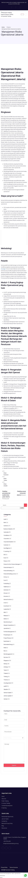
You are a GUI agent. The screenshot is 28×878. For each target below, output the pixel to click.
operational (6, 628)
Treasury (6, 679)
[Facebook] (10, 7)
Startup (5, 663)
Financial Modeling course (10, 574)
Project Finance (7, 638)
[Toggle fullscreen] (1, 875)
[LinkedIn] (18, 7)
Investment (6, 606)
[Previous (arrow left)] (0, 877)
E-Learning (6, 551)
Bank (5, 522)
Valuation (6, 689)
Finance (5, 561)
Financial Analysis (8, 567)
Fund (5, 580)
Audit (5, 519)
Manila (5, 618)
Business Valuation (8, 529)
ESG (5, 554)
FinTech (5, 577)
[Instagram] (14, 7)
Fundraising (6, 583)
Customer (6, 545)
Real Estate (6, 641)
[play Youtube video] (14, 237)
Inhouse (5, 593)
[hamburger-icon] (22, 14)
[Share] (3, 875)
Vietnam (6, 699)
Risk (5, 651)
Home (3, 27)
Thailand (6, 673)
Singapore (6, 660)
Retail (5, 647)
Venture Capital (7, 692)
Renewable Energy (8, 644)
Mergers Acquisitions (9, 625)
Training (5, 676)
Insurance (6, 596)
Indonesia (6, 590)
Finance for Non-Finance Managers (12, 564)
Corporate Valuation (8, 541)
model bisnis (21, 95)
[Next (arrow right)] (1, 877)
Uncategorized (7, 683)
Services (6, 657)
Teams (5, 670)
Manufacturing (7, 622)
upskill (5, 686)
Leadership (6, 609)
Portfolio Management (9, 631)
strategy (6, 667)
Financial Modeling (8, 570)
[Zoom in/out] (0, 875)
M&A (5, 612)
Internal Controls (8, 599)
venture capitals (7, 696)
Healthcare (6, 586)
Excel (5, 558)
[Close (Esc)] (4, 875)
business (6, 525)
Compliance (6, 535)
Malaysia (6, 615)
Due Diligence (7, 548)
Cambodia (6, 532)
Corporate (6, 538)
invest (5, 602)
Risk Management (8, 654)
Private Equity (7, 635)
